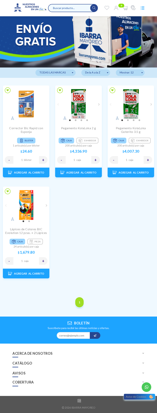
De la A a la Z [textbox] (92, 72)
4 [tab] (87, 120)
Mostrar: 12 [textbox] (127, 72)
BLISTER (28, 159)
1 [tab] (70, 120)
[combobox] (55, 72)
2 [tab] (76, 120)
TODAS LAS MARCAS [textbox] (52, 72)
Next (99, 104)
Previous (58, 104)
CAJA (78, 159)
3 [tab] (81, 120)
